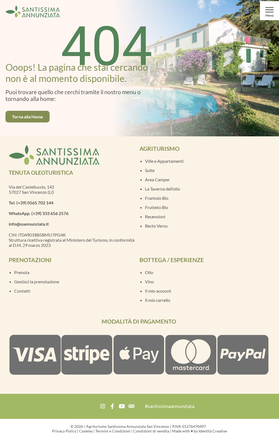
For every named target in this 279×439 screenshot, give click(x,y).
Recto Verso (156, 225)
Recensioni (155, 216)
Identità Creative (213, 431)
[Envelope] (253, 11)
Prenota (21, 272)
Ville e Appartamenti (164, 161)
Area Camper (157, 179)
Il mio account (158, 290)
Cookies (85, 431)
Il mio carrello (157, 300)
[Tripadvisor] (131, 406)
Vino (149, 281)
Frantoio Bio (156, 198)
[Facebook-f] (112, 406)
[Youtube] (122, 406)
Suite (149, 170)
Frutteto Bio (156, 207)
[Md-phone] (241, 11)
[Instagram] (102, 406)
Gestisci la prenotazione (36, 281)
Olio (149, 272)
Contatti (22, 290)
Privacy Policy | (65, 431)
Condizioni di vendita (151, 431)
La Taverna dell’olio (162, 188)
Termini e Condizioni (113, 431)
